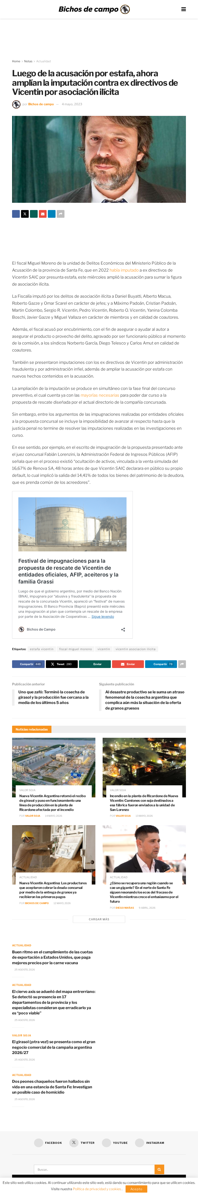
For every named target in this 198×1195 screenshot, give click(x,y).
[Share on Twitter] (25, 214)
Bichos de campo (41, 104)
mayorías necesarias (100, 395)
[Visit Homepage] (94, 9)
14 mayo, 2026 (53, 815)
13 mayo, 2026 (144, 815)
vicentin (104, 649)
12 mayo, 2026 (62, 903)
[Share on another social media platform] (60, 214)
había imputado (124, 270)
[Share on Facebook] (16, 214)
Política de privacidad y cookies (97, 1189)
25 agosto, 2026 (24, 969)
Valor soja (27, 790)
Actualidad (43, 61)
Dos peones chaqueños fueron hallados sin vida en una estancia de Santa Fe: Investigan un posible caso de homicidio (52, 1087)
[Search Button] (159, 1169)
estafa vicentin (42, 649)
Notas (28, 61)
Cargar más (99, 919)
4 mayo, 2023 (72, 104)
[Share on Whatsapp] (34, 214)
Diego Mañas (125, 907)
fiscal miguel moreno (75, 649)
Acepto (136, 1189)
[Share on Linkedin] (52, 214)
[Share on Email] (43, 214)
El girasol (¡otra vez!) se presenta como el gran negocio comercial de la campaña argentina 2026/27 (53, 1047)
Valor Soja (32, 815)
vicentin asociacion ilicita (136, 649)
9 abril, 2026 (147, 907)
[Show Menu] (183, 9)
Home (16, 61)
